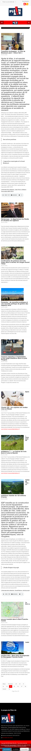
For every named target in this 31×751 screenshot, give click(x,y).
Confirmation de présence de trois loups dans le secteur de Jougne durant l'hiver (15, 262)
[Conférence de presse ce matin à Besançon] (12, 41)
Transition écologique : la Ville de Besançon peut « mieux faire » (13, 52)
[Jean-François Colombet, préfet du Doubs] (12, 210)
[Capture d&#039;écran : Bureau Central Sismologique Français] (12, 609)
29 (16, 684)
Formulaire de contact (7, 737)
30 (19, 684)
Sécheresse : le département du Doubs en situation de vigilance (15, 220)
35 (14, 686)
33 (7, 686)
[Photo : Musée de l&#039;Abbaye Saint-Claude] (12, 398)
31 (23, 684)
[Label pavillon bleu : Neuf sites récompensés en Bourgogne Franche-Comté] (12, 647)
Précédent (10, 684)
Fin (9, 689)
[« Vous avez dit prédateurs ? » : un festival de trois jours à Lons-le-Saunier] (12, 442)
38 (25, 686)
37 (21, 686)
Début (4, 684)
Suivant (4, 689)
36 (18, 686)
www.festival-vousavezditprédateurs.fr (10, 429)
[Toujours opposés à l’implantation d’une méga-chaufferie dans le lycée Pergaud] (12, 347)
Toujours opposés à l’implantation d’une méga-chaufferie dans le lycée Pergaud (14, 358)
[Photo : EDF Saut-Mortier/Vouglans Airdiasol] (12, 486)
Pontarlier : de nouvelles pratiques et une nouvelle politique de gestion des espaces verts (14, 303)
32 (3, 686)
